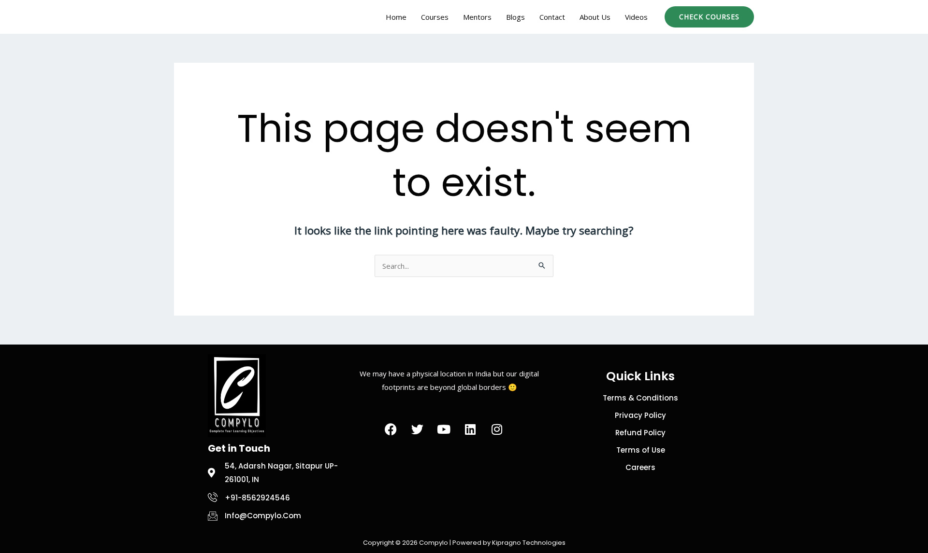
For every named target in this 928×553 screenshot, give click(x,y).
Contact (552, 17)
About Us (595, 17)
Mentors (477, 17)
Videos (636, 17)
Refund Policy (640, 433)
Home (396, 17)
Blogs (515, 17)
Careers (640, 467)
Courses (435, 17)
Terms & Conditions (640, 398)
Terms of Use (640, 450)
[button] (709, 17)
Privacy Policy (640, 415)
